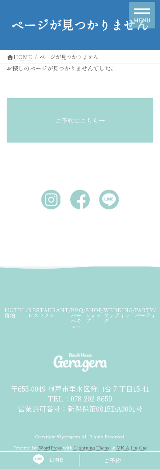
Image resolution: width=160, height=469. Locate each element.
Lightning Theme (92, 447)
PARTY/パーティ (145, 312)
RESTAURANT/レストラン (49, 312)
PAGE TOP (147, 446)
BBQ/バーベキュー (78, 318)
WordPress (50, 447)
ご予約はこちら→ (80, 120)
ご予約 (112, 460)
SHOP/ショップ (94, 315)
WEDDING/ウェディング (119, 315)
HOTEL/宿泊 (16, 312)
